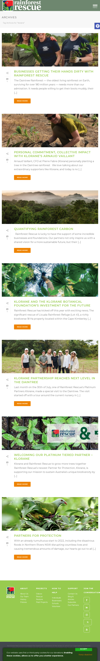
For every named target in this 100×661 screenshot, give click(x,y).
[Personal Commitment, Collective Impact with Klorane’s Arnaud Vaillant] (50, 130)
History (23, 599)
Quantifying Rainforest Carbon (43, 229)
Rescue (39, 596)
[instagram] (87, 615)
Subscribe (72, 602)
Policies (23, 602)
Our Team (24, 596)
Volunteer (56, 606)
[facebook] (87, 600)
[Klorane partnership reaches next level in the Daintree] (50, 356)
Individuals (56, 598)
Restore (39, 599)
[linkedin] (87, 607)
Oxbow (39, 594)
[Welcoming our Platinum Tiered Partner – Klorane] (50, 433)
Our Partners (73, 605)
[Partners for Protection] (50, 514)
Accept (83, 649)
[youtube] (87, 629)
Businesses (56, 601)
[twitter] (88, 622)
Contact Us (72, 594)
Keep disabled (85, 654)
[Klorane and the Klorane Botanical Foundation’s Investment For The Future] (50, 280)
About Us (24, 594)
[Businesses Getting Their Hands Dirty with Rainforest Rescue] (50, 50)
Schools (55, 603)
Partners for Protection (37, 535)
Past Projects (42, 602)
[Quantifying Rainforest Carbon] (50, 207)
